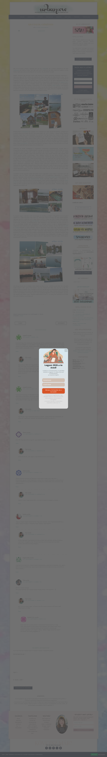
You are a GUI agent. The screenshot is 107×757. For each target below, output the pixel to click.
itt (59, 402)
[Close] (66, 350)
